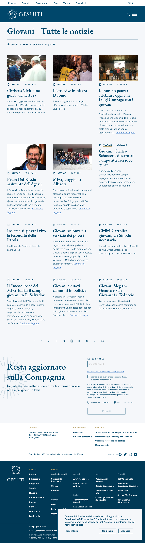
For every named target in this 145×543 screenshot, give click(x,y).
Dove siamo (42, 3)
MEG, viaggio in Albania (67, 182)
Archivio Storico (81, 479)
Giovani (37, 44)
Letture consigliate (60, 509)
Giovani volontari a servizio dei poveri (69, 233)
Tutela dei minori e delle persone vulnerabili (116, 432)
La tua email (95, 359)
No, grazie (107, 531)
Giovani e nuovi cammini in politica (69, 288)
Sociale (32, 488)
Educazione (34, 479)
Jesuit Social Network (101, 480)
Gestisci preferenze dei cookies (110, 441)
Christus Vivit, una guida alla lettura (23, 93)
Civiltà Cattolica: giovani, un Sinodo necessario (115, 235)
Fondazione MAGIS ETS (104, 491)
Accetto (125, 531)
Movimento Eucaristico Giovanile (128, 484)
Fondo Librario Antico (80, 484)
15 (87, 341)
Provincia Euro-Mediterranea (42, 535)
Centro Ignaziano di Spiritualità (104, 498)
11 (56, 341)
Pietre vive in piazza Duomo (70, 93)
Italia (133, 4)
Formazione (34, 511)
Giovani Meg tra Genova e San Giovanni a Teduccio (116, 290)
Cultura (107, 224)
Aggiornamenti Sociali (80, 501)
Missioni (33, 493)
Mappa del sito (102, 445)
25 (102, 341)
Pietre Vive (123, 490)
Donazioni (80, 3)
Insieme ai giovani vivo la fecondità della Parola (26, 235)
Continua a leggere (125, 132)
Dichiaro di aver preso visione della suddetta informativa (109, 378)
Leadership (34, 516)
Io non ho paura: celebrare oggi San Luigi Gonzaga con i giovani (116, 97)
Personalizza (71, 531)
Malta (47, 538)
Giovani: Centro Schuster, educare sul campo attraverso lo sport (117, 157)
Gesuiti (30, 14)
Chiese (32, 502)
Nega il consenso (124, 402)
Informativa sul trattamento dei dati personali (105, 372)
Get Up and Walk (125, 479)
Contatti (26, 3)
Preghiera (34, 483)
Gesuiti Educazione (104, 486)
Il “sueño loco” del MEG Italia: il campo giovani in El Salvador (26, 290)
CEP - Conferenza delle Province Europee (47, 531)
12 (64, 341)
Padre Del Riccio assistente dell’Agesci (24, 182)
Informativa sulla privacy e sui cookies (113, 437)
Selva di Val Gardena (127, 495)
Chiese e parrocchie (82, 437)
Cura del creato (36, 497)
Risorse (12, 3)
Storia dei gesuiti (59, 474)
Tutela (66, 3)
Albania (32, 538)
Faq (56, 3)
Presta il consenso (100, 402)
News (26, 44)
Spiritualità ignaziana (56, 480)
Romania (56, 538)
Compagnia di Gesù (37, 526)
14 (79, 341)
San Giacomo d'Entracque (124, 501)
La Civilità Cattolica (82, 507)
